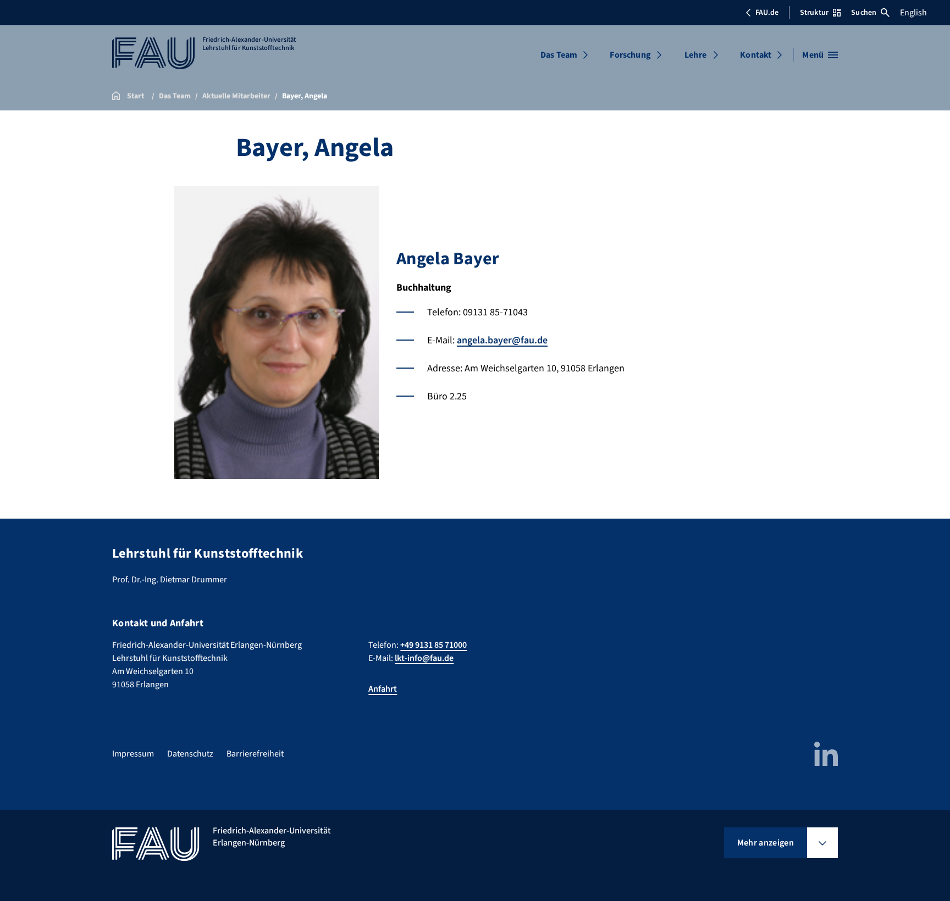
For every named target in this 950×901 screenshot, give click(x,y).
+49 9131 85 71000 (433, 645)
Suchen (863, 12)
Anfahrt (382, 689)
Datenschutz (190, 754)
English (913, 13)
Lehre (695, 55)
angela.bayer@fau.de (502, 340)
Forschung (630, 55)
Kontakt (755, 55)
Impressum (133, 754)
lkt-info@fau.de (424, 658)
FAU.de (766, 12)
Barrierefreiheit (255, 754)
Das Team (558, 55)
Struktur (814, 12)
